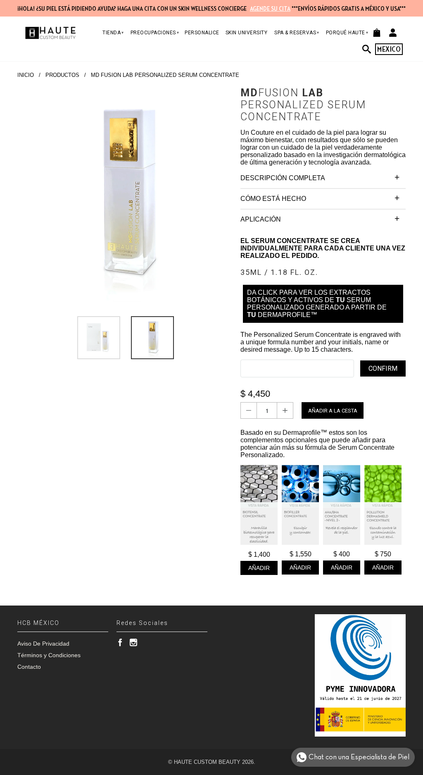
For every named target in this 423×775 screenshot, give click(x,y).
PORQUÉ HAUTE (347, 33)
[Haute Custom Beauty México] (50, 33)
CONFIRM (382, 368)
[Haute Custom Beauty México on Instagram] (133, 642)
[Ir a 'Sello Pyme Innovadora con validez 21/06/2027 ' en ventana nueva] (360, 675)
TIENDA (113, 33)
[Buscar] (368, 49)
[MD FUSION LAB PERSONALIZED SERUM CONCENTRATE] (124, 194)
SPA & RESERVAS (296, 33)
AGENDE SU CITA (270, 8)
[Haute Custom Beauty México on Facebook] (120, 642)
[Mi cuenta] (393, 33)
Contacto (29, 666)
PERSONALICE (202, 33)
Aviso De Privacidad (43, 643)
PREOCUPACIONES (155, 33)
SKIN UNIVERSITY (247, 33)
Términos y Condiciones (49, 655)
